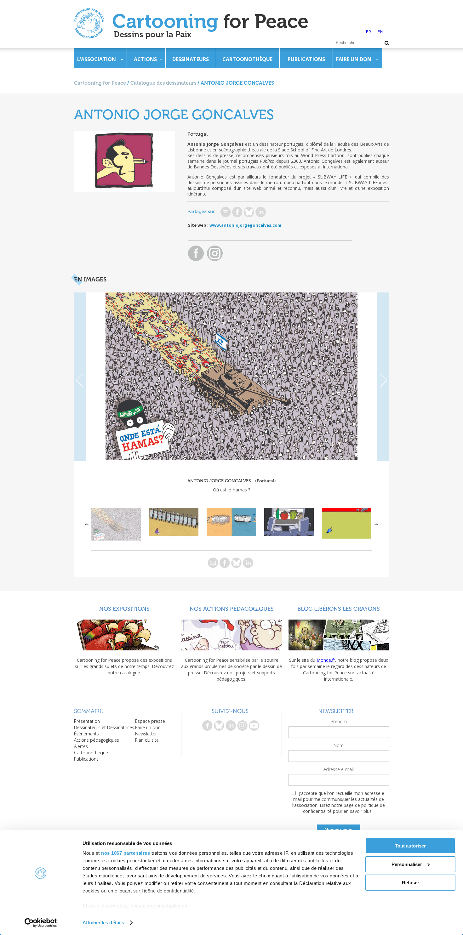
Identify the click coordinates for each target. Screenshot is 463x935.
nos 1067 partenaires (125, 853)
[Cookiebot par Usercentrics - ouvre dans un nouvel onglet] (40, 922)
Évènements (86, 734)
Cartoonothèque (247, 59)
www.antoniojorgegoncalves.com (245, 225)
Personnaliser (407, 864)
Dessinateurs (190, 59)
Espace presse (150, 721)
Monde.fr (326, 660)
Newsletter (146, 734)
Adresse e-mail (338, 769)
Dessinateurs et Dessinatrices (104, 727)
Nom (339, 745)
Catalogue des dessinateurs (163, 83)
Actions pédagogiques (96, 740)
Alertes (81, 746)
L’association (96, 59)
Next (383, 376)
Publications (306, 59)
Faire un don (353, 59)
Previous (80, 376)
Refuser (410, 882)
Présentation (87, 721)
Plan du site (147, 740)
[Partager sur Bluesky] (249, 212)
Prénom (339, 721)
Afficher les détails (103, 922)
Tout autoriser (410, 845)
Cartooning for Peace (100, 83)
